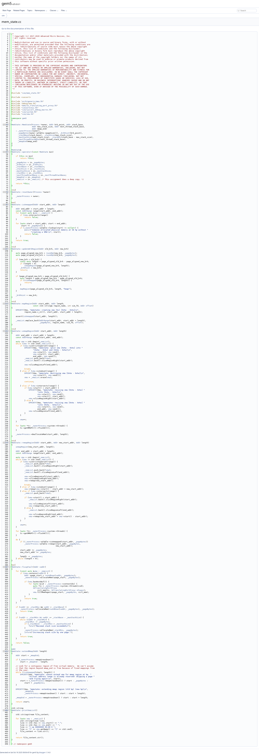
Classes (53, 10)
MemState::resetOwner (22, 192)
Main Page (7, 10)
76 (5, 192)
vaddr (42, 567)
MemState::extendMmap (22, 651)
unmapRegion (30, 266)
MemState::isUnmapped (22, 205)
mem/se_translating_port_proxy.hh (39, 106)
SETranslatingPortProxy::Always (67, 590)
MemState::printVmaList (23, 710)
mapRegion (25, 289)
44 (5, 125)
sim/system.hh (29, 112)
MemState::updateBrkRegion (24, 249)
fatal (31, 626)
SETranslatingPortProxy (45, 588)
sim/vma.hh (27, 114)
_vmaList (20, 179)
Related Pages (19, 10)
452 (5, 651)
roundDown (50, 575)
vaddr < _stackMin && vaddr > (35, 617)
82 (5, 205)
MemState (15, 150)
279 (5, 443)
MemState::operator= (21, 152)
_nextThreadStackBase (29, 139)
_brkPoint (65, 133)
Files (63, 10)
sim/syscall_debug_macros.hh (36, 110)
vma (35, 213)
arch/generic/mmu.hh (32, 101)
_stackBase (23, 135)
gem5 (24, 118)
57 (5, 152)
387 (5, 567)
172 (5, 304)
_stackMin (56, 137)
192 (5, 331)
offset (89, 306)
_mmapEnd (22, 141)
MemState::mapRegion (21, 304)
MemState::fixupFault (22, 567)
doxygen (42, 752)
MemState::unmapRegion (22, 331)
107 (5, 249)
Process (36, 125)
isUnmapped (30, 280)
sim (3, 16)
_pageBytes (23, 133)
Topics (29, 10)
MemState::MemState (21, 125)
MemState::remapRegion (22, 443)
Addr (51, 125)
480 (5, 710)
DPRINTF (19, 310)
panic (27, 230)
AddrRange (27, 211)
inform (27, 632)
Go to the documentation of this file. (18, 28)
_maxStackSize (25, 137)
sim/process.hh (29, 108)
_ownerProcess (25, 131)
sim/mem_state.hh (31, 93)
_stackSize (49, 135)
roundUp (50, 253)
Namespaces (40, 10)
